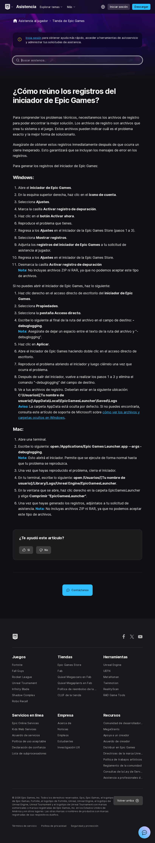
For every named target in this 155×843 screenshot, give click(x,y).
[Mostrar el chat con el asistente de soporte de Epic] (144, 832)
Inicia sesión (34, 37)
